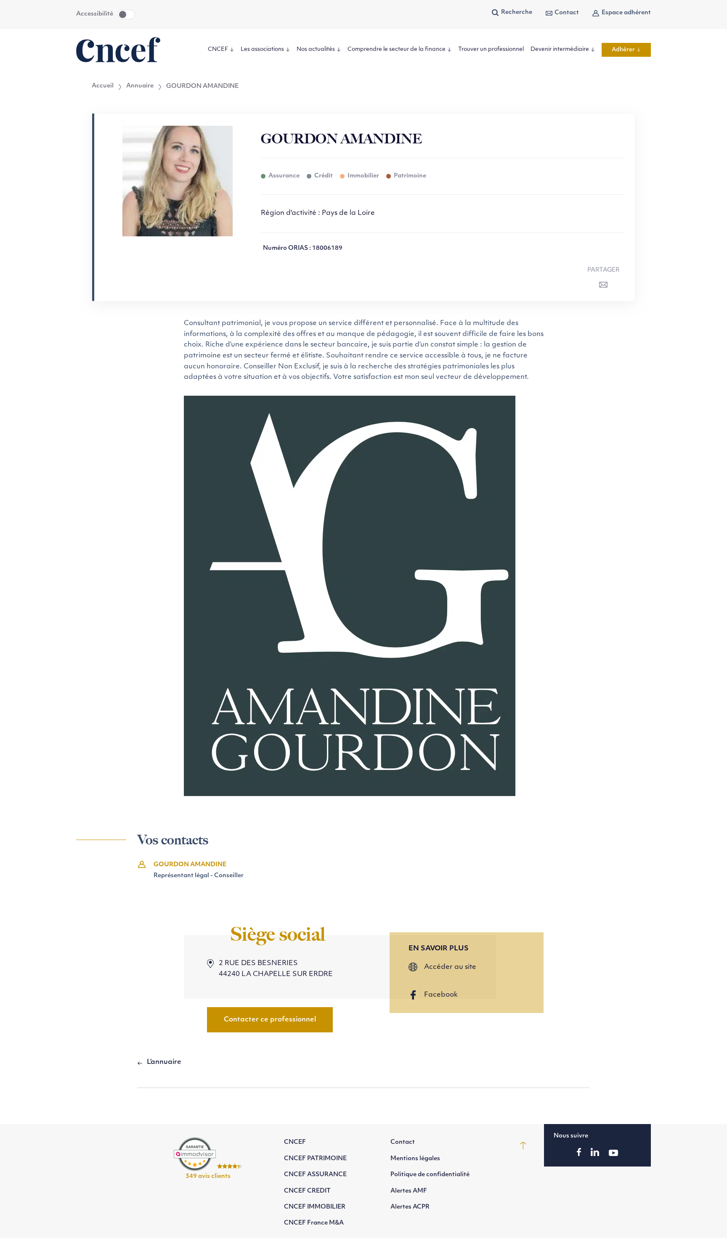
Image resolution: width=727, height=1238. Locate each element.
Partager (603, 270)
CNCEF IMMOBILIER (314, 1207)
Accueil (103, 86)
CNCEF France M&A (314, 1223)
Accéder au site (450, 967)
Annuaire (140, 86)
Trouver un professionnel (491, 49)
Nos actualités (316, 49)
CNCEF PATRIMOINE (315, 1159)
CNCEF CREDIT (307, 1191)
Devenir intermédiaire (560, 49)
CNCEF (218, 49)
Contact (567, 13)
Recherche (516, 12)
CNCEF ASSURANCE (315, 1175)
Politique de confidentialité (430, 1175)
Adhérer (623, 49)
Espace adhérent (626, 13)
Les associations (262, 49)
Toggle (126, 14)
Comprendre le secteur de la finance (397, 49)
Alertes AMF (408, 1191)
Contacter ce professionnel (270, 1019)
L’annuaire (164, 1062)
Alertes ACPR (410, 1207)
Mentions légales (415, 1159)
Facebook (441, 995)
